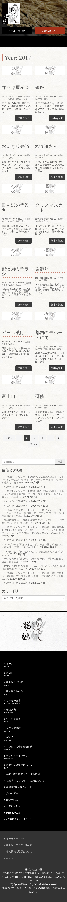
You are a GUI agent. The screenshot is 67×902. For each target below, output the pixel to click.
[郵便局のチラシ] (17, 252)
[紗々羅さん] (50, 129)
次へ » (33, 444)
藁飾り (42, 268)
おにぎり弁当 (15, 146)
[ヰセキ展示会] (17, 70)
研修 (39, 396)
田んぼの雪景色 (15, 208)
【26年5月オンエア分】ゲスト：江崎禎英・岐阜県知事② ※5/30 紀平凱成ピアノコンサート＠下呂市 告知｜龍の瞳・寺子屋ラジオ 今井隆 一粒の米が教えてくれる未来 (33, 530)
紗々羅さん (46, 146)
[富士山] (17, 379)
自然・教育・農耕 (17, 221)
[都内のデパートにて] (50, 316)
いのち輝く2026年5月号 (17, 540)
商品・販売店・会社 (18, 99)
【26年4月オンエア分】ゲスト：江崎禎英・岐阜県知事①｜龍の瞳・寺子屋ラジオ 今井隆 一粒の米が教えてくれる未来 (33, 576)
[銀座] (50, 70)
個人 (46, 99)
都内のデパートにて (49, 335)
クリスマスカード (49, 208)
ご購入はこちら (50, 30)
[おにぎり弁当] (17, 129)
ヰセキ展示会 (15, 87)
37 (59, 438)
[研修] (50, 379)
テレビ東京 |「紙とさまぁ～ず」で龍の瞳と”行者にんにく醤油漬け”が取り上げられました (33, 545)
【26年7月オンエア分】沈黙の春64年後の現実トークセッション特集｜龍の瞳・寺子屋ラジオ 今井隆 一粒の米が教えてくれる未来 (33, 494)
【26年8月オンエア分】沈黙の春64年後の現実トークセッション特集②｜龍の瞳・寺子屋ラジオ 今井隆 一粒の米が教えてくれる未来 (33, 480)
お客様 (61, 155)
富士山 (8, 396)
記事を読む (24, 118)
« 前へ (9, 438)
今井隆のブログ (41, 157)
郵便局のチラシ (15, 271)
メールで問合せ (16, 30)
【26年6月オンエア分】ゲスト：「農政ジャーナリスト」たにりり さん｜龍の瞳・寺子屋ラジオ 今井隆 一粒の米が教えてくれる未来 (33, 513)
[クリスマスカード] (50, 188)
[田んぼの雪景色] (17, 188)
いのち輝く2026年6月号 (17, 506)
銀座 (39, 87)
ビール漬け (13, 332)
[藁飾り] (50, 252)
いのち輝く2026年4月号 (17, 583)
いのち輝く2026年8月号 (17, 487)
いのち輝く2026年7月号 (17, 501)
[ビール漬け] (17, 316)
